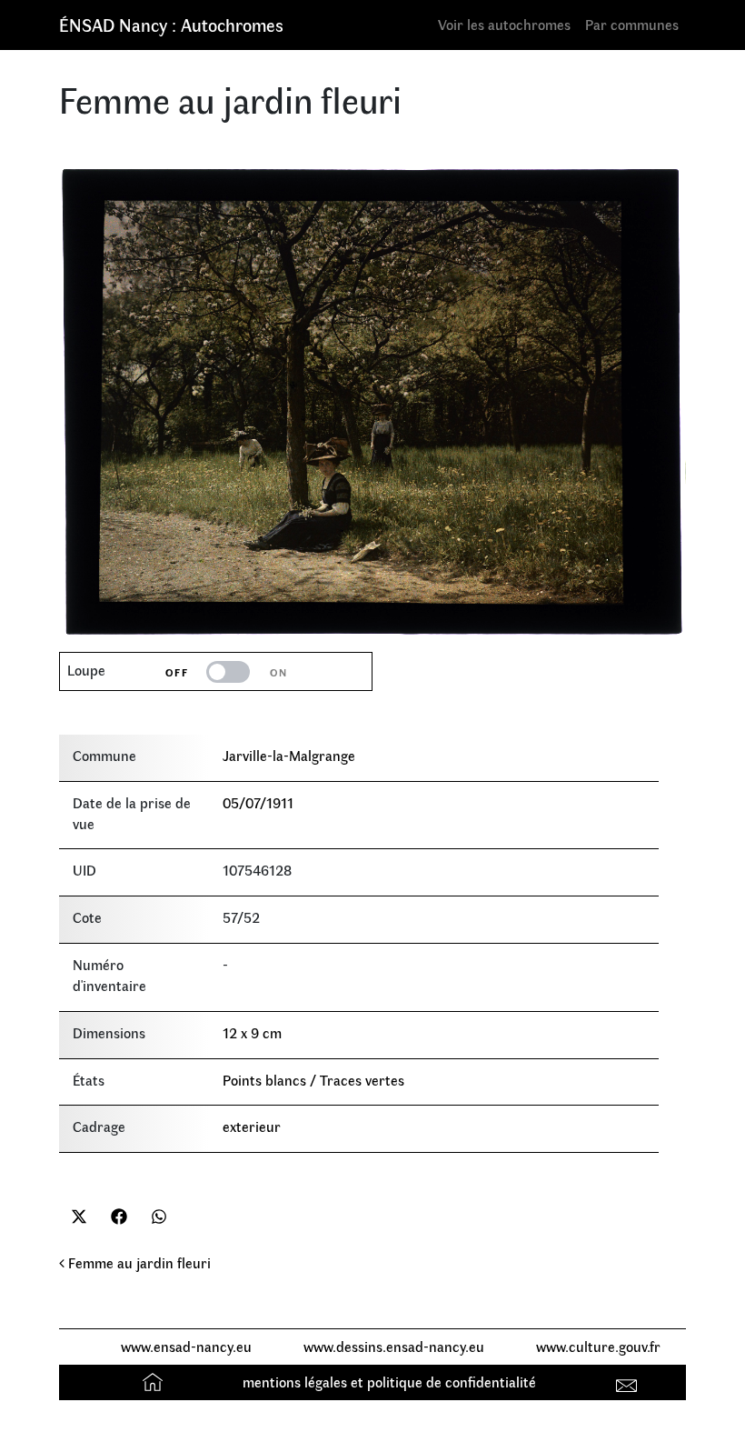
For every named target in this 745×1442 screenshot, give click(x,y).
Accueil (155, 1381)
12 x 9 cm (252, 1032)
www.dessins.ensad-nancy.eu (393, 1346)
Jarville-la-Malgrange (289, 755)
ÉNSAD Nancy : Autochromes (171, 24)
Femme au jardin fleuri (138, 1262)
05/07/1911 (258, 802)
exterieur (252, 1126)
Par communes (632, 24)
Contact (629, 1381)
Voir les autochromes (504, 24)
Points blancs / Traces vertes (313, 1079)
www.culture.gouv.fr (598, 1346)
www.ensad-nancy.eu (186, 1346)
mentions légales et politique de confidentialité (389, 1381)
